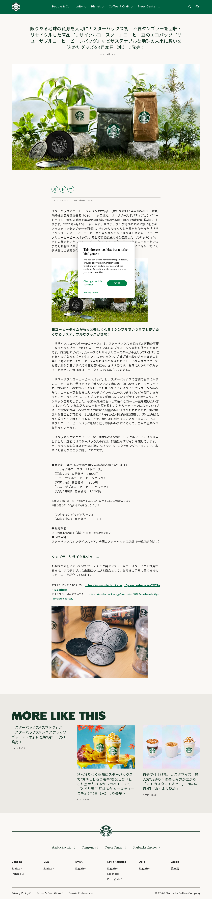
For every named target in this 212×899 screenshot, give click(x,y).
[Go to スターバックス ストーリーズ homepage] (16, 6)
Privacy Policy (20, 893)
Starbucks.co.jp (61, 847)
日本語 (175, 868)
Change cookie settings (92, 283)
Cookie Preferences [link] (81, 893)
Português (113, 879)
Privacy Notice (90, 293)
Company (88, 847)
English (16, 868)
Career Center (114, 847)
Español (112, 874)
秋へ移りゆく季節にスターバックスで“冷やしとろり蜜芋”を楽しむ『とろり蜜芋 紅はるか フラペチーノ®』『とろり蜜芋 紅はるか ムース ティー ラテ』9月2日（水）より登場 (105, 784)
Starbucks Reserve (145, 847)
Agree (117, 283)
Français (16, 874)
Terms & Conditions (48, 893)
